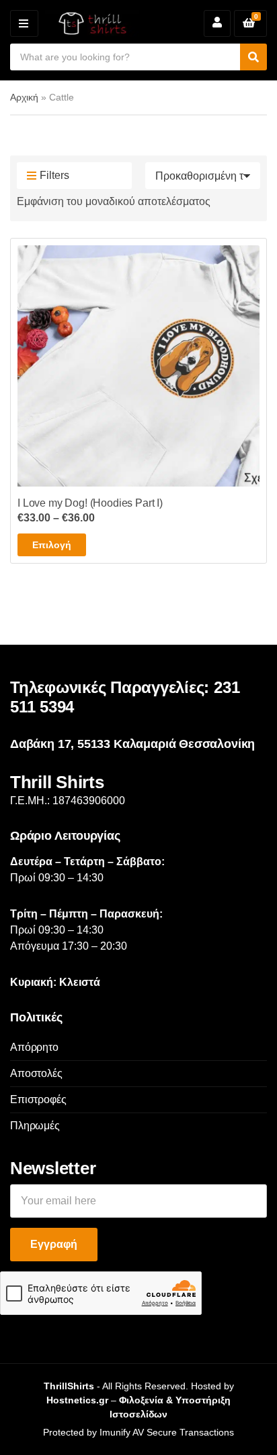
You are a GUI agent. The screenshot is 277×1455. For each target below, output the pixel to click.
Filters (54, 175)
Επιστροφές (38, 1099)
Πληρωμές (35, 1125)
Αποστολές (36, 1073)
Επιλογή (51, 545)
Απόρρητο (34, 1047)
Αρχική (24, 97)
